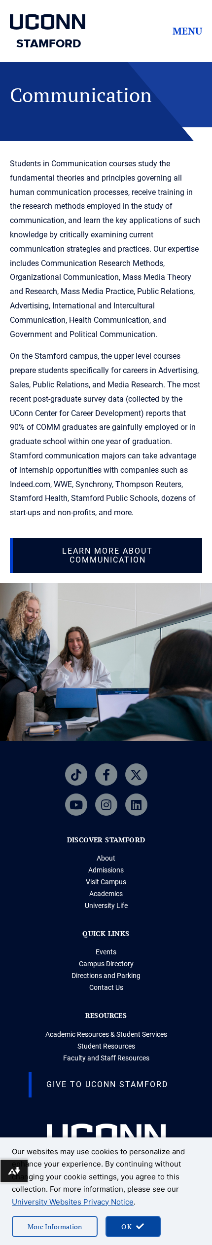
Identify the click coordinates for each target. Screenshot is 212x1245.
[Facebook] (106, 774)
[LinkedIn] (136, 804)
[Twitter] (136, 774)
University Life (106, 905)
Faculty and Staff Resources (106, 1058)
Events (106, 952)
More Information (55, 1226)
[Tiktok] (76, 774)
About (106, 858)
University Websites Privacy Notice (73, 1202)
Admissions (106, 870)
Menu (187, 31)
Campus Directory (106, 964)
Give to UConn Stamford (107, 1084)
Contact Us (106, 987)
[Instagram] (106, 804)
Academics (106, 894)
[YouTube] (76, 804)
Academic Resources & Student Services (106, 1034)
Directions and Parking (106, 976)
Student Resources (106, 1046)
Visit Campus (106, 882)
